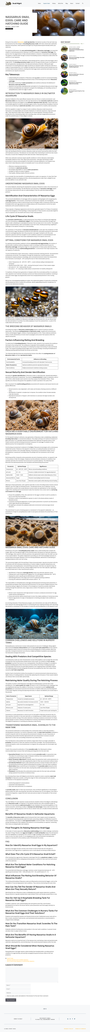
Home (39, 3)
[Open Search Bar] (83, 3)
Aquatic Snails (46, 3)
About (71, 3)
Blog (67, 3)
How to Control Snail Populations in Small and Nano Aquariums (20, 961)
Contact (78, 3)
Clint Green (7, 26)
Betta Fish (60, 3)
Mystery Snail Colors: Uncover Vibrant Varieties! (76, 75)
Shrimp (54, 3)
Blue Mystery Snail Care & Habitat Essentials (75, 83)
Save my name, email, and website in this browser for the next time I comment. (27, 996)
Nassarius (21, 42)
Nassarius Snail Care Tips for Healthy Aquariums (17, 959)
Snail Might (17, 3)
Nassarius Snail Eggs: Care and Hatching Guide (76, 58)
